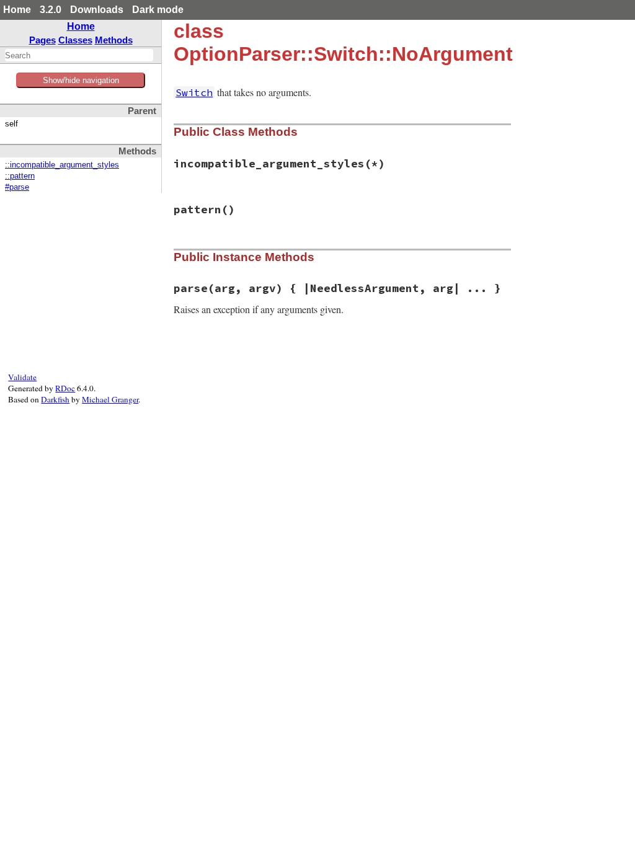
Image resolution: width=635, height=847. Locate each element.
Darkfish (55, 399)
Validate (22, 377)
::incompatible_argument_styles (62, 165)
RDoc (65, 388)
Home (17, 9)
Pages (42, 40)
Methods (114, 40)
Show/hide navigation (81, 80)
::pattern (20, 176)
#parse (17, 187)
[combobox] (79, 55)
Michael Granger (110, 399)
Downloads (96, 9)
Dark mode (158, 9)
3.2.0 (50, 9)
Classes (75, 40)
